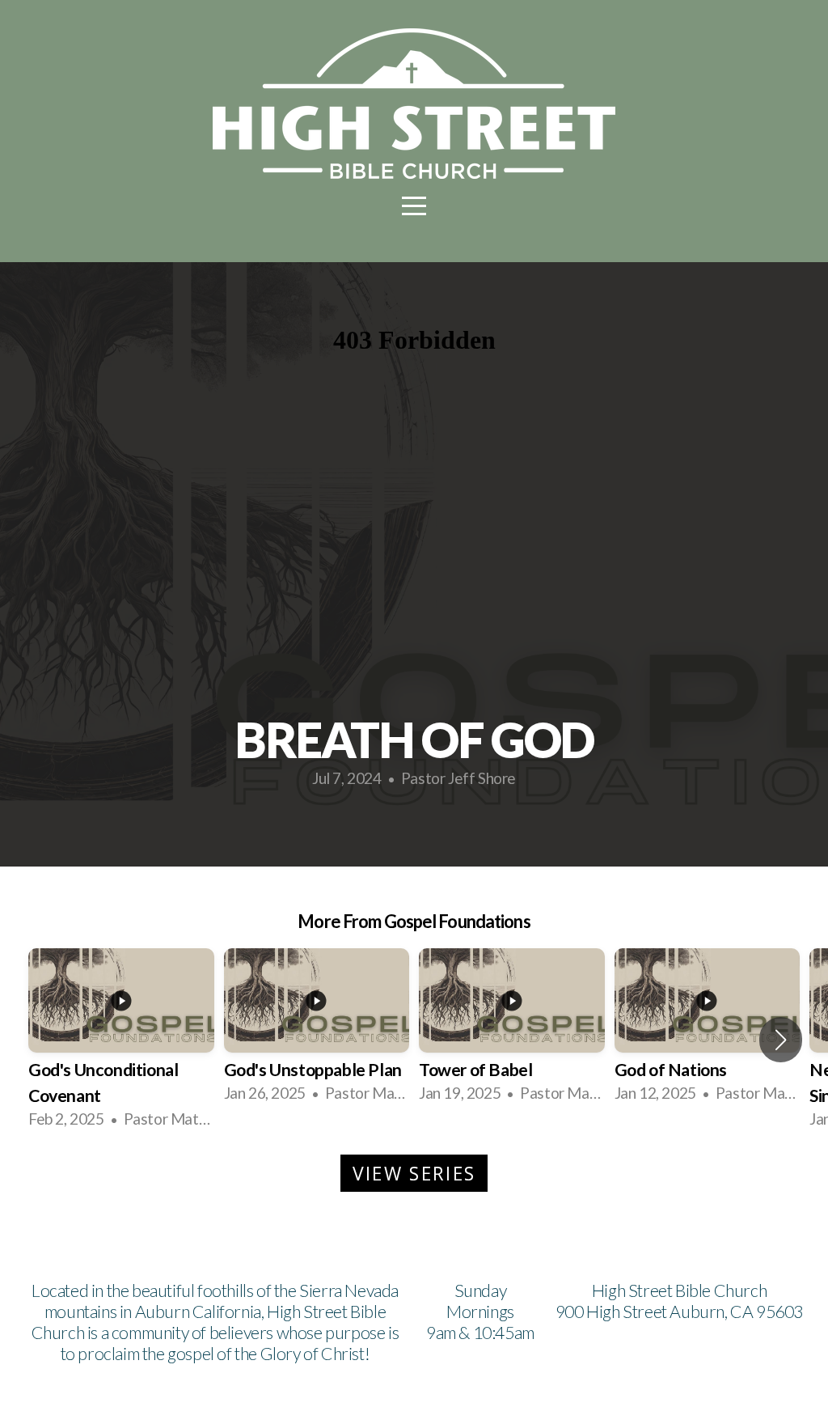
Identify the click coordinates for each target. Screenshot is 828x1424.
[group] (121, 1039)
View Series (414, 1173)
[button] (781, 1039)
